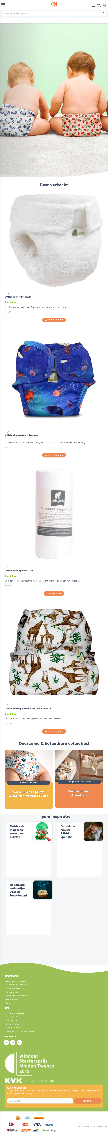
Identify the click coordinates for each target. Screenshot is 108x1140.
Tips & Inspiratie (54, 816)
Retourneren (12, 999)
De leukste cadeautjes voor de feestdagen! (18, 890)
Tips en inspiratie (13, 1028)
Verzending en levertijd (16, 981)
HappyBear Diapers (15, 1013)
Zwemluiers (11, 1020)
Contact (9, 1003)
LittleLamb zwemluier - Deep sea (21, 435)
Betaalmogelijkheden (16, 985)
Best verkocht (54, 185)
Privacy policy (12, 992)
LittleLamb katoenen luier (18, 296)
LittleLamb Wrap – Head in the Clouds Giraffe (28, 708)
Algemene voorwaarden (17, 996)
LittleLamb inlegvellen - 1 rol (19, 570)
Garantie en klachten (15, 988)
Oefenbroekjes (12, 1024)
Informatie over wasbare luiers (20, 1031)
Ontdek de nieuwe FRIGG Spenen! (68, 832)
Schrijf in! (87, 1101)
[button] (10, 302)
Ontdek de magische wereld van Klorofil (17, 832)
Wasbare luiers (12, 1017)
